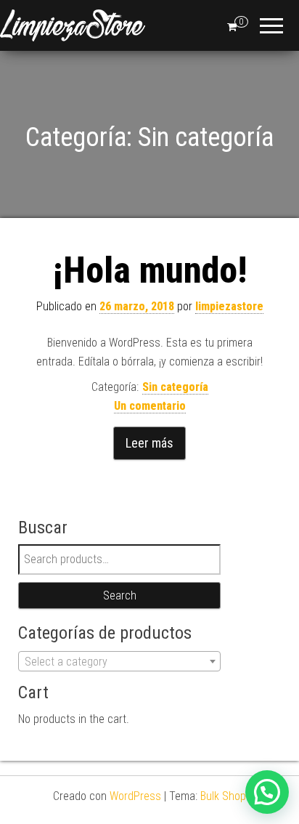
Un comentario (150, 406)
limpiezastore (229, 306)
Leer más (149, 443)
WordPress (135, 796)
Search (119, 595)
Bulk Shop (223, 796)
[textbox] (119, 662)
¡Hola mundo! (150, 270)
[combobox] (119, 661)
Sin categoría (175, 387)
